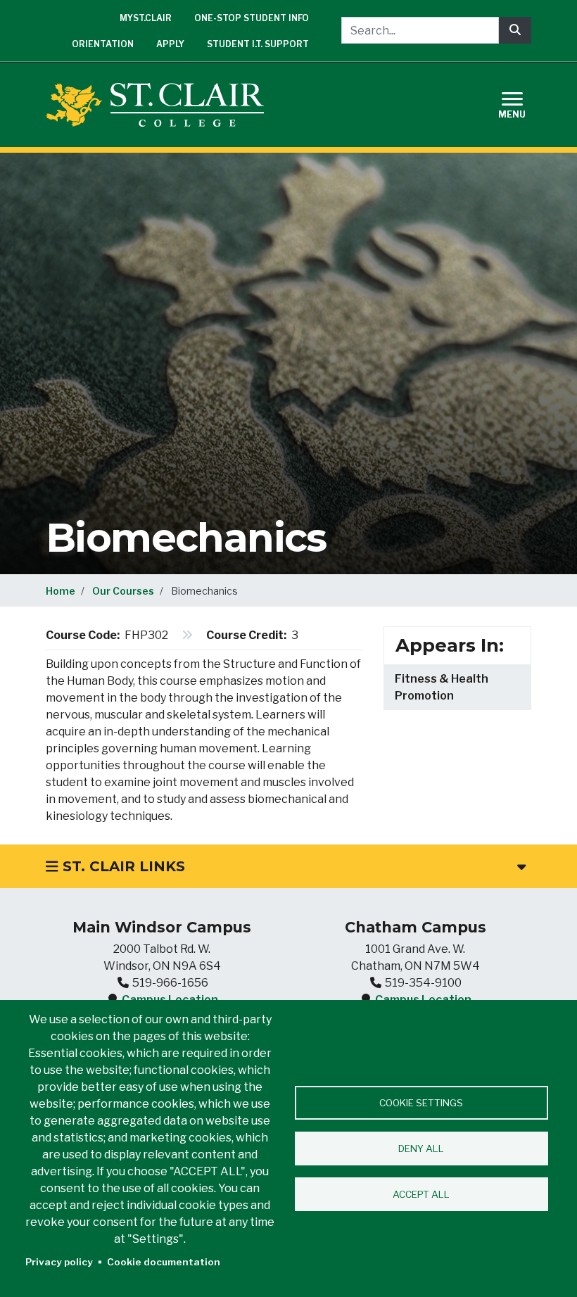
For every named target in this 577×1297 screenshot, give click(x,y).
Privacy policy (59, 1261)
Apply (170, 44)
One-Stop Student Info (251, 18)
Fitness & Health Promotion (441, 687)
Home (60, 591)
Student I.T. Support (258, 44)
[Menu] (520, 103)
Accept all (421, 1194)
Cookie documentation (163, 1261)
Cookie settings (421, 1102)
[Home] (160, 105)
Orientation (103, 44)
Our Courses (123, 591)
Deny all (421, 1148)
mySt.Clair (146, 18)
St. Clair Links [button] (121, 866)
